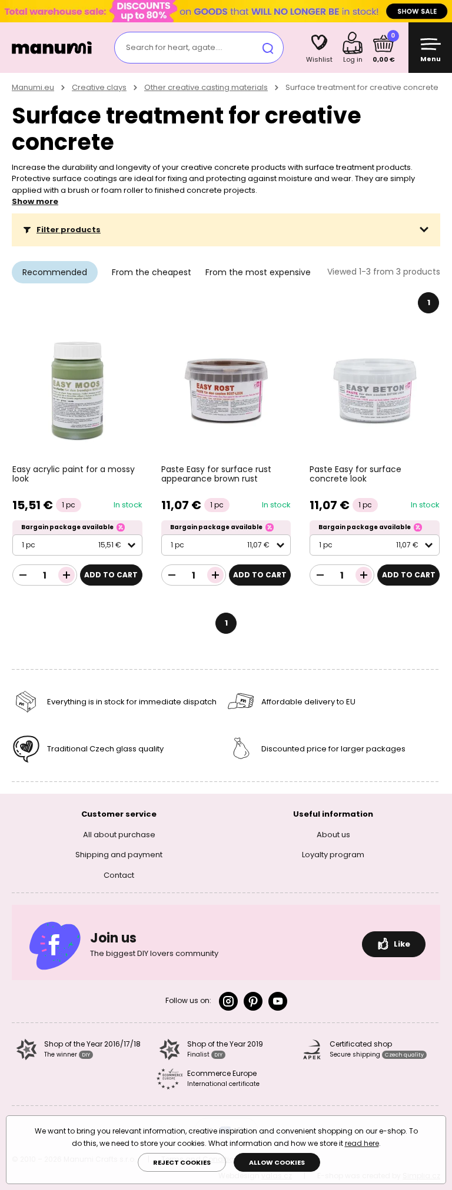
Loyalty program (333, 854)
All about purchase (119, 834)
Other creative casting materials (206, 87)
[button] (226, 229)
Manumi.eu (33, 87)
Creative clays (99, 87)
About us (333, 834)
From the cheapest (151, 272)
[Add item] (66, 575)
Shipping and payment (118, 854)
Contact (119, 875)
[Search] (268, 47)
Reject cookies (182, 1162)
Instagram (228, 1001)
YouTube (277, 1001)
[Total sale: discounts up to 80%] (226, 10)
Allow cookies (277, 1162)
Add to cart (111, 575)
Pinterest (253, 1001)
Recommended (54, 272)
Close (440, 11)
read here (362, 1143)
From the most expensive (258, 272)
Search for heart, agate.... (174, 47)
